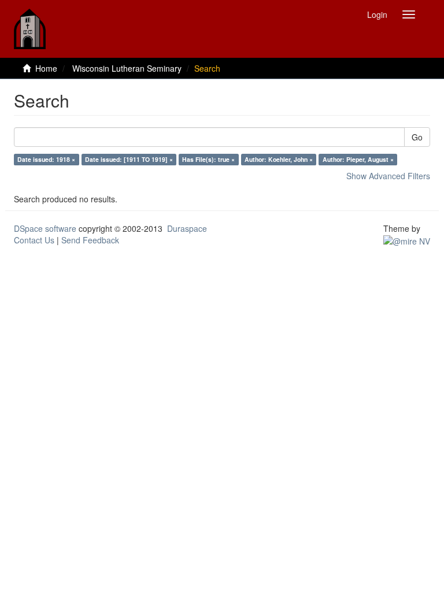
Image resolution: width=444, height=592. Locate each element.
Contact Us (34, 240)
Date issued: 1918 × (46, 159)
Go (417, 137)
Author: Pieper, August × (358, 159)
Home (46, 68)
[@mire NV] (406, 240)
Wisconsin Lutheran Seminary (127, 68)
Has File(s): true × (208, 159)
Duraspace (187, 228)
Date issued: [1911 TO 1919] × (129, 159)
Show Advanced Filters (388, 176)
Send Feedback (90, 240)
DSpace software (45, 228)
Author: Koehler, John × (279, 159)
